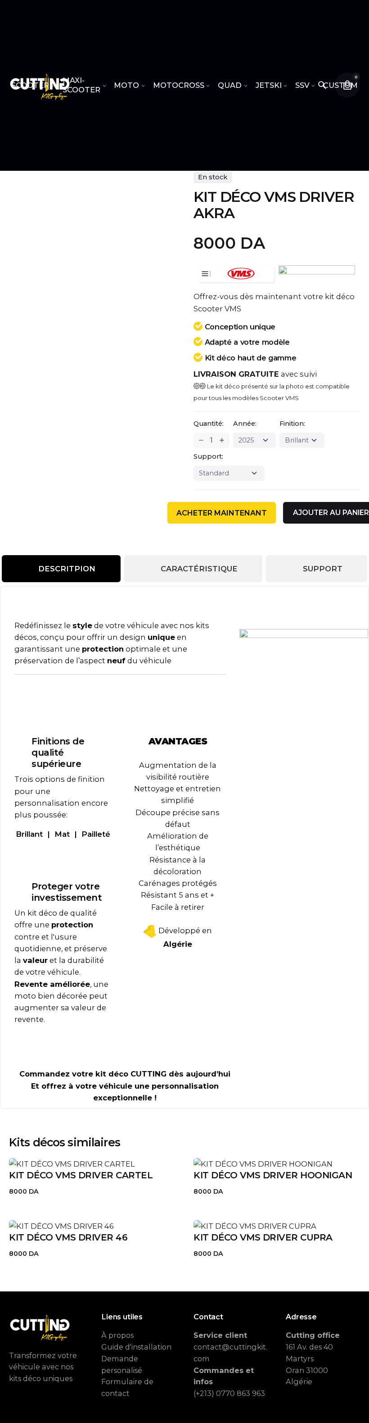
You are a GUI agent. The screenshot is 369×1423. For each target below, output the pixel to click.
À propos (117, 1335)
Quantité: (209, 424)
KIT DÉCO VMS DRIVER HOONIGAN (273, 1175)
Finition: (292, 424)
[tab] (61, 568)
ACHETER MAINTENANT (221, 513)
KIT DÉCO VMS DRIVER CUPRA (263, 1237)
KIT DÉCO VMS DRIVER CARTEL (81, 1175)
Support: (208, 456)
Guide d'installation (136, 1346)
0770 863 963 (240, 1393)
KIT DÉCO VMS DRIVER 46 (68, 1237)
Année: (244, 424)
